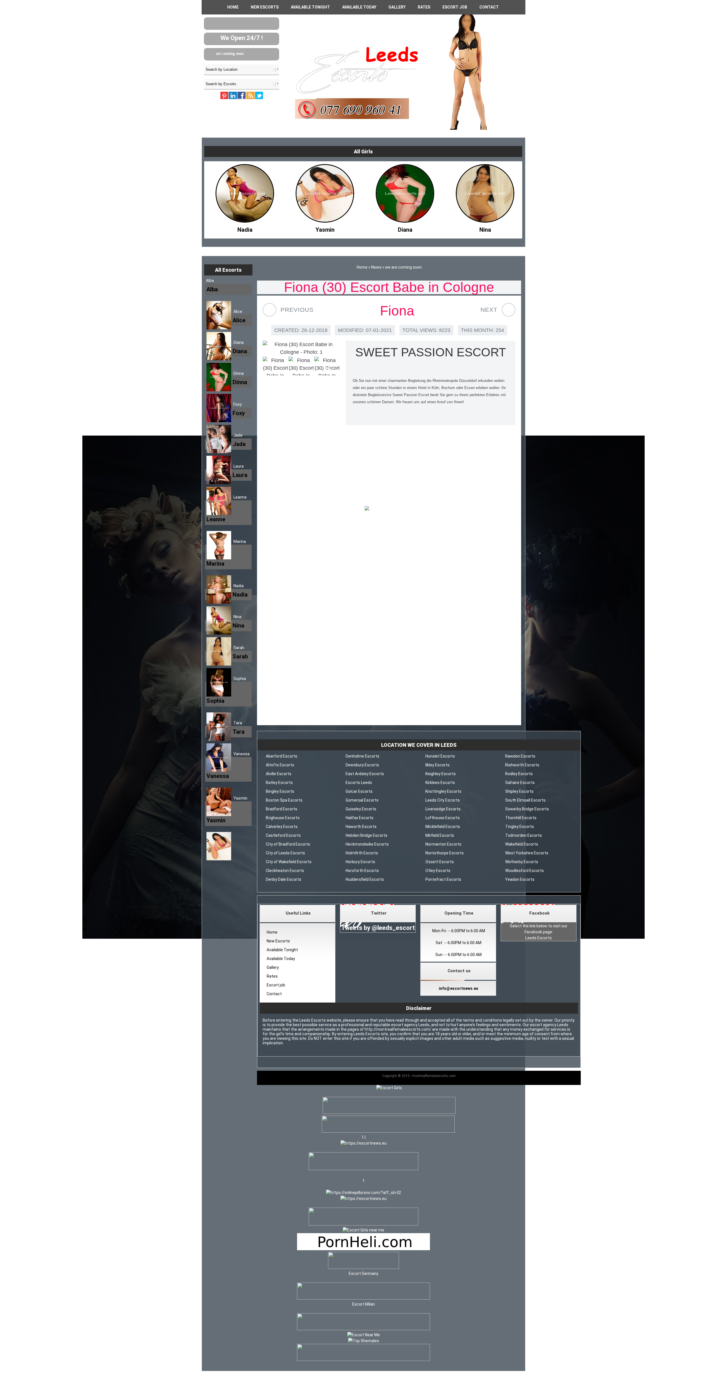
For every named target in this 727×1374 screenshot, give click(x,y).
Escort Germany (363, 1273)
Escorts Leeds (359, 782)
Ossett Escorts (439, 861)
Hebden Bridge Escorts (366, 835)
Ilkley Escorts (437, 765)
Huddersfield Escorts (365, 879)
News (376, 267)
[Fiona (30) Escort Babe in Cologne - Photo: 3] (301, 366)
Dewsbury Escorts (362, 765)
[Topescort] (363, 1329)
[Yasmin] (245, 228)
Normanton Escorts (443, 844)
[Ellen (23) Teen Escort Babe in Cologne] (508, 310)
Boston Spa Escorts (284, 800)
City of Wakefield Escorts (289, 861)
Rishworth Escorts (522, 765)
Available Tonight (310, 7)
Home (233, 7)
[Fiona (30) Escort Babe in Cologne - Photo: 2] (275, 366)
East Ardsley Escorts (365, 773)
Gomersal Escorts (362, 800)
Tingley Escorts (519, 826)
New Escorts (265, 7)
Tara (237, 723)
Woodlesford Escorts (524, 870)
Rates (424, 7)
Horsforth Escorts (362, 870)
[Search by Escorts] (241, 83)
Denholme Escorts (362, 756)
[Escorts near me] (363, 1230)
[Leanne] (485, 228)
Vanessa (241, 754)
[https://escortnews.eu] (363, 1143)
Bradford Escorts (281, 809)
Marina (239, 541)
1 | (363, 1137)
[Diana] (325, 228)
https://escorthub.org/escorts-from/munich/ (389, 710)
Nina (237, 616)
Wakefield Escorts (521, 844)
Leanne (240, 497)
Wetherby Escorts (521, 861)
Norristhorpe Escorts (444, 853)
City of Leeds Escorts (285, 853)
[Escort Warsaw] (363, 1359)
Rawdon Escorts (520, 756)
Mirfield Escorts (439, 835)
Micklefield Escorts (442, 826)
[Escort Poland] (389, 1112)
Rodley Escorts (519, 773)
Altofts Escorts (280, 765)
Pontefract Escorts (443, 879)
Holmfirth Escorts (362, 853)
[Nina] (405, 228)
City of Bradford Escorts (288, 844)
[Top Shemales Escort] (363, 1341)
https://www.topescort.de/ (389, 679)
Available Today (359, 7)
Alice (237, 311)
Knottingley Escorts (443, 791)
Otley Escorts (437, 870)
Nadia (238, 586)
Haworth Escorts (361, 826)
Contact (489, 7)
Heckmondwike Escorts (367, 844)
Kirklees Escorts (440, 782)
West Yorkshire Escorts (526, 853)
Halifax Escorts (359, 817)
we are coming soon (243, 53)
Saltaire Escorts (520, 782)
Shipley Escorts (519, 791)
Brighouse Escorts (283, 817)
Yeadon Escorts (519, 879)
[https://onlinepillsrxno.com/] (363, 1192)
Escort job (454, 7)
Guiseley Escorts (361, 809)
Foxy (237, 404)
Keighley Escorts (440, 773)
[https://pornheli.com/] (363, 1168)
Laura (238, 466)
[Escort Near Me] (363, 1335)
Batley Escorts (279, 782)
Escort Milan (363, 1304)
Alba (210, 280)
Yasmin (240, 798)
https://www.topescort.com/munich (389, 702)
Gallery (397, 7)
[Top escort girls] (388, 1131)
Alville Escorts (278, 773)
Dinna (238, 373)
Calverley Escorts (282, 826)
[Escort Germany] (363, 1261)
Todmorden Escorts (523, 835)
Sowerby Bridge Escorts (527, 809)
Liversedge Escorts (443, 809)
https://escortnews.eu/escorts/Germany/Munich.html (389, 687)
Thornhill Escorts (520, 817)
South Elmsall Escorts (525, 800)
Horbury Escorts (360, 861)
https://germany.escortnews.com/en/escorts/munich (389, 694)
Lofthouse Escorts (442, 817)
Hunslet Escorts (440, 756)
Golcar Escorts (359, 791)
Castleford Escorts (283, 835)
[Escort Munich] (389, 510)
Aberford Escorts (281, 756)
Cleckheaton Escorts (285, 870)
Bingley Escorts (280, 791)
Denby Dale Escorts (283, 879)
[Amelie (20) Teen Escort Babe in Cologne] (269, 310)
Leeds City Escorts (442, 800)
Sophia (239, 678)
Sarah (238, 647)
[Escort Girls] (389, 1088)
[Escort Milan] (363, 1298)
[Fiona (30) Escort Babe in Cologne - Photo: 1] (301, 348)
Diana (238, 342)
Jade (238, 435)
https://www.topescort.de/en (365, 540)
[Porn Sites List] (363, 1249)
